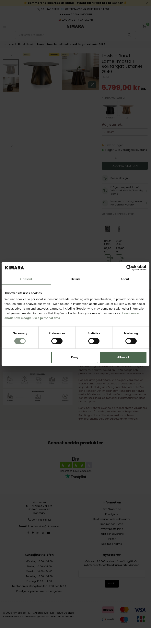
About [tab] (125, 279)
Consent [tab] (26, 279)
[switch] (57, 341)
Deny (74, 357)
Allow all (123, 357)
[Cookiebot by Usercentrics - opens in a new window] (129, 268)
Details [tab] (75, 279)
